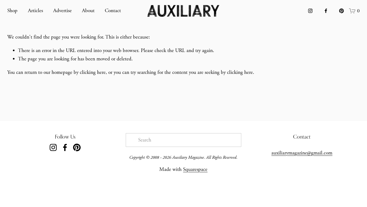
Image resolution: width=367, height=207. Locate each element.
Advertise (62, 10)
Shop (12, 10)
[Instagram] (310, 10)
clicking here (93, 72)
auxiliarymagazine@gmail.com (301, 153)
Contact (113, 10)
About (88, 10)
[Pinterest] (341, 10)
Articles (35, 10)
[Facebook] (326, 10)
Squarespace (195, 169)
